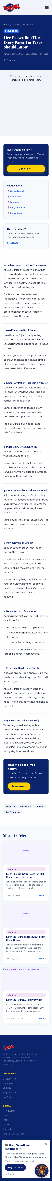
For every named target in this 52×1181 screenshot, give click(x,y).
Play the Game (15, 1167)
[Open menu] (46, 7)
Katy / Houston (10, 1092)
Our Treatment (12, 812)
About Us (7, 1115)
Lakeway (7, 1088)
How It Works (9, 1111)
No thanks (9, 1174)
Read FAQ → (14, 243)
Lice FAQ (40, 806)
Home (6, 24)
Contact (7, 1129)
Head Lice (10, 806)
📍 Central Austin (16, 191)
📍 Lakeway (13, 202)
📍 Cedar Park (14, 196)
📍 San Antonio (15, 213)
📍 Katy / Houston (16, 207)
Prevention (25, 806)
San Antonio (8, 1097)
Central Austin (9, 1078)
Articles (15, 24)
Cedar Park (8, 1083)
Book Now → (19, 786)
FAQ (5, 1120)
